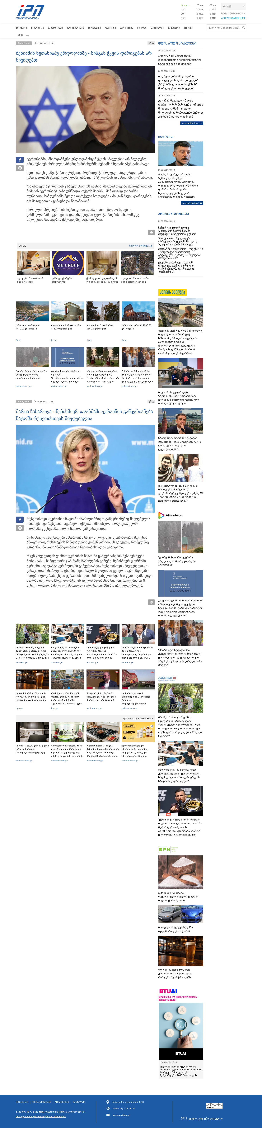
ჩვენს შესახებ (41, 1102)
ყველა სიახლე (190, 123)
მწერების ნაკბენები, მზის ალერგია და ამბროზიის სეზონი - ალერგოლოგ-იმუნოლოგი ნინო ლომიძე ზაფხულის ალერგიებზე (67, 752)
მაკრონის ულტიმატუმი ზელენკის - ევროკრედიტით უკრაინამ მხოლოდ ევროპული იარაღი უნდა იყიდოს (178, 398)
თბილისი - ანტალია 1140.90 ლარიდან (28, 327)
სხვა (20, 34)
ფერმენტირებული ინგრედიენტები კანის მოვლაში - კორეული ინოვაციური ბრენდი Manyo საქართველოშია (136, 752)
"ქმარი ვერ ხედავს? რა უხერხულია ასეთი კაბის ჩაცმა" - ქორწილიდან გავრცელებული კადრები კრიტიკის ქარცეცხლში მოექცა (137, 380)
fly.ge (18, 340)
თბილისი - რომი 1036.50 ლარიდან (136, 327)
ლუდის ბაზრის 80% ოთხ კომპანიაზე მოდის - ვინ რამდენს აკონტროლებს (31, 697)
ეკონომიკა (126, 27)
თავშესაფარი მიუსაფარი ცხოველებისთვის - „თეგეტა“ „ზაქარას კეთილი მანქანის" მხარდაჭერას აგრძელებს (178, 82)
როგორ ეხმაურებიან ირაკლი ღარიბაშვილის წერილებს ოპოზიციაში (101, 697)
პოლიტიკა (37, 27)
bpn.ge (184, 5)
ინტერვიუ (165, 137)
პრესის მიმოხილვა (173, 214)
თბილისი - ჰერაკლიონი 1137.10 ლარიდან (66, 327)
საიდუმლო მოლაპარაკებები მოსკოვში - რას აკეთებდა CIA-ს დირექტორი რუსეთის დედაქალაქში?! (179, 444)
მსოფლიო (94, 27)
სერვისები (62, 1102)
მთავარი (21, 27)
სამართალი (55, 27)
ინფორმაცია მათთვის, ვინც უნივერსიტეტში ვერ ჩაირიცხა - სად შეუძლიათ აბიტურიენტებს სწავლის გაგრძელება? (67, 654)
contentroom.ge (24, 760)
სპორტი (142, 27)
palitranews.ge (94, 708)
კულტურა (174, 27)
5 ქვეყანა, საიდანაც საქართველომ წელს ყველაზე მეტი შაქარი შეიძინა (178, 897)
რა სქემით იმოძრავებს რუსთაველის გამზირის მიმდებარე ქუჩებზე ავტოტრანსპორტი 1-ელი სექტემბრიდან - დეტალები (67, 700)
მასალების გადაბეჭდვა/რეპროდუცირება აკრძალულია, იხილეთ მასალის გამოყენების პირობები (50, 1114)
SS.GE (22, 245)
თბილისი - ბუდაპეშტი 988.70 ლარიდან (100, 327)
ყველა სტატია (190, 203)
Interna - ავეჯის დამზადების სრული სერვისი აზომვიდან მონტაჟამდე (32, 749)
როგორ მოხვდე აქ (140, 245)
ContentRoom (145, 718)
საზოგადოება (75, 27)
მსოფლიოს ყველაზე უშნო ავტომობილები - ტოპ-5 (176, 929)
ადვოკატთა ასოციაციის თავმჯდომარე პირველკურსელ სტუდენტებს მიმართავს (179, 59)
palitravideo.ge (23, 386)
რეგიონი (110, 27)
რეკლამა (79, 1102)
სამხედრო (157, 27)
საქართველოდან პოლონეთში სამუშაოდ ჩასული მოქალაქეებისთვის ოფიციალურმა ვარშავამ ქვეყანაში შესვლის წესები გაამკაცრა (138, 703)
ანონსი (188, 27)
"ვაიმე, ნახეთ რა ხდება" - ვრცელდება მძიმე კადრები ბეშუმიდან (31, 374)
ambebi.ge (21, 662)
